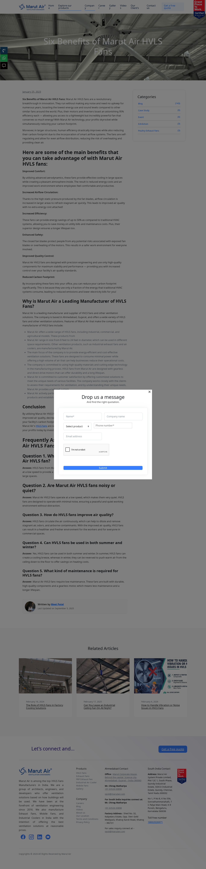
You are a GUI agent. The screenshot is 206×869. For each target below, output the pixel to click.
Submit (103, 468)
